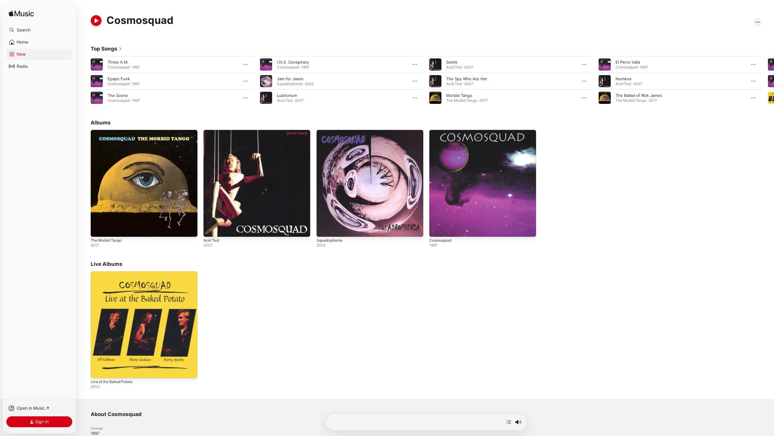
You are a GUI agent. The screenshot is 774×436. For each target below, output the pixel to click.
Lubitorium (287, 95)
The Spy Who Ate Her (466, 78)
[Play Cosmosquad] (436, 229)
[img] (21, 13)
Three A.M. (118, 62)
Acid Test (212, 132)
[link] (106, 48)
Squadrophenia (331, 132)
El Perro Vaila (628, 62)
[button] (39, 30)
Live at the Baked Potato (114, 273)
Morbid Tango (459, 95)
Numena (623, 78)
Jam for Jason (290, 78)
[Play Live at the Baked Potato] (98, 370)
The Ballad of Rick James (639, 95)
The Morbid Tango (108, 132)
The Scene (118, 95)
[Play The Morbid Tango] (98, 229)
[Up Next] (508, 422)
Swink (451, 62)
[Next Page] (768, 81)
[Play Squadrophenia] (324, 229)
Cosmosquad (441, 132)
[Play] (96, 20)
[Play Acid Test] (211, 229)
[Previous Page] (84, 81)
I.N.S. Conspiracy (293, 62)
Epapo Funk (119, 78)
